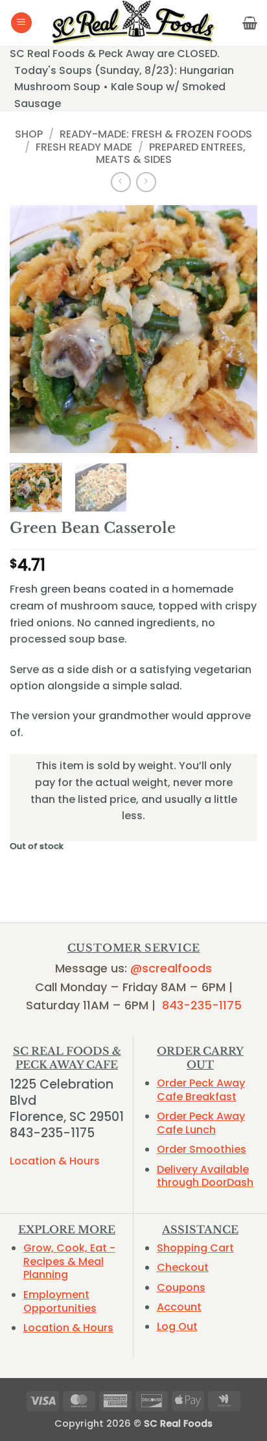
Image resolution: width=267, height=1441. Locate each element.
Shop (29, 134)
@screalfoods (171, 968)
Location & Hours (55, 1160)
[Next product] (121, 182)
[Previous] (31, 329)
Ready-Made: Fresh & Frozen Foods (156, 134)
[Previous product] (146, 182)
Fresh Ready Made (84, 147)
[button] (21, 23)
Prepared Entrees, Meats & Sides (171, 153)
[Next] (236, 329)
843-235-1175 (202, 1005)
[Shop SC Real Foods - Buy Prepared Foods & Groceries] (133, 22)
